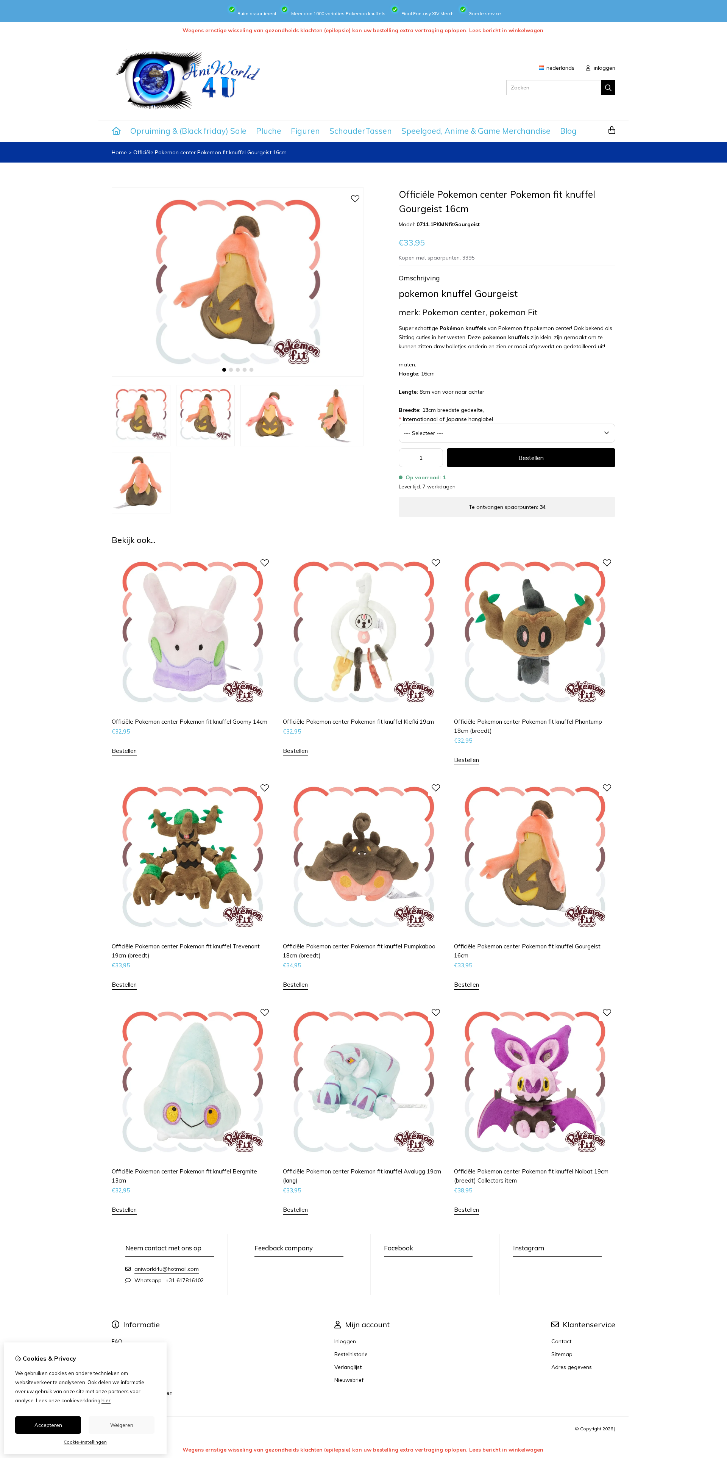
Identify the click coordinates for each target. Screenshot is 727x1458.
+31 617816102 (184, 1280)
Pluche (268, 131)
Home (119, 152)
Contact (561, 1341)
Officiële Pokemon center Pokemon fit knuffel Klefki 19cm (358, 721)
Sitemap (562, 1354)
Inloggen (345, 1341)
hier (106, 1400)
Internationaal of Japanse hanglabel (446, 419)
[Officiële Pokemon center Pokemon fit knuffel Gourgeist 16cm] (238, 374)
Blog (568, 131)
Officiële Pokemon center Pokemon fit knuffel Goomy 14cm (189, 721)
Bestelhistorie (351, 1354)
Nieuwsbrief (349, 1380)
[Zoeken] (608, 87)
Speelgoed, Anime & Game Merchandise (476, 131)
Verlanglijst (348, 1367)
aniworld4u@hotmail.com (166, 1269)
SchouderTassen (360, 131)
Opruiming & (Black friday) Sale (188, 131)
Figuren (305, 131)
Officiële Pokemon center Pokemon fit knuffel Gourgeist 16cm (210, 152)
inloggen (603, 67)
